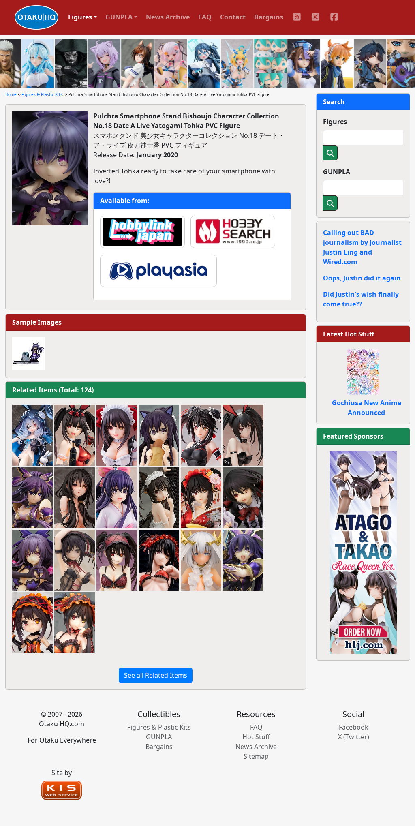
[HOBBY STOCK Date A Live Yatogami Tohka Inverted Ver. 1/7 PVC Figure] (32, 560)
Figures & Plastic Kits (41, 94)
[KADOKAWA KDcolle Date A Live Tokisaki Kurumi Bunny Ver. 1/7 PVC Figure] (74, 435)
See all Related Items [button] (155, 675)
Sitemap (256, 756)
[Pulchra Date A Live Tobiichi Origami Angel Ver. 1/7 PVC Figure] (201, 560)
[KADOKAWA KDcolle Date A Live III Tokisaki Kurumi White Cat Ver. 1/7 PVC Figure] (159, 497)
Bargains (268, 17)
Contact (233, 17)
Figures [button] (80, 17)
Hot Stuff (256, 736)
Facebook (353, 727)
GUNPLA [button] (119, 17)
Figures (335, 121)
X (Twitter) (353, 736)
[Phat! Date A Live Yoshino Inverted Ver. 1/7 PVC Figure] (32, 435)
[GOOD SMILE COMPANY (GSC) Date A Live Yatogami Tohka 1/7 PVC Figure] (32, 497)
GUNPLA (336, 171)
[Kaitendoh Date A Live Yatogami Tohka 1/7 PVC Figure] (243, 560)
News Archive (168, 17)
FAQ (205, 17)
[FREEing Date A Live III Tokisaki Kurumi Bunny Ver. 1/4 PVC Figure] (243, 435)
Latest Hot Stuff (348, 334)
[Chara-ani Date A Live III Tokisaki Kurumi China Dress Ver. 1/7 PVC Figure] (201, 435)
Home (11, 94)
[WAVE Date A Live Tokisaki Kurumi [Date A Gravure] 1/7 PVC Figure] (116, 560)
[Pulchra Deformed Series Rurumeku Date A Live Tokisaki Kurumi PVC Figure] (32, 622)
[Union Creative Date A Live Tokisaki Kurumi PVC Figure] (116, 435)
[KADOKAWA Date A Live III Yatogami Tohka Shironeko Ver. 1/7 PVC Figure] (159, 435)
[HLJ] (363, 551)
